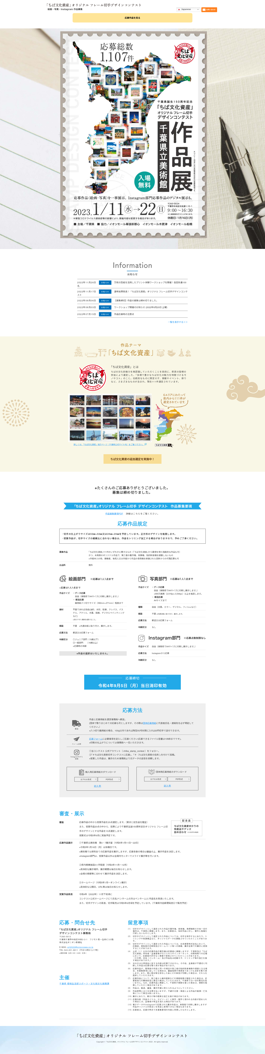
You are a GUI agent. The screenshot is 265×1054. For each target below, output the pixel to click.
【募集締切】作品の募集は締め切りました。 (136, 300)
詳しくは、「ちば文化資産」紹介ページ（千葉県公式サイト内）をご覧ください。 (109, 444)
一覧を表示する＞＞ (178, 322)
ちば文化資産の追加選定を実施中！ (132, 459)
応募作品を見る (132, 17)
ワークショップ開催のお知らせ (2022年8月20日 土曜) (140, 307)
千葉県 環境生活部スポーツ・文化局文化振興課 (84, 983)
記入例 (97, 786)
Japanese (186, 9)
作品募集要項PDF (114, 513)
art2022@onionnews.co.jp (80, 947)
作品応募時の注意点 (124, 314)
